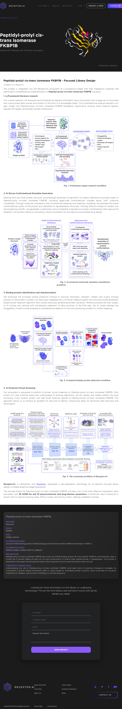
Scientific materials (69, 689)
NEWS (64, 693)
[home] (15, 5)
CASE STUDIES (66, 685)
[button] (44, 6)
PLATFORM (37, 689)
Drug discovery (40, 685)
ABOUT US (37, 693)
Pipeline (55, 6)
